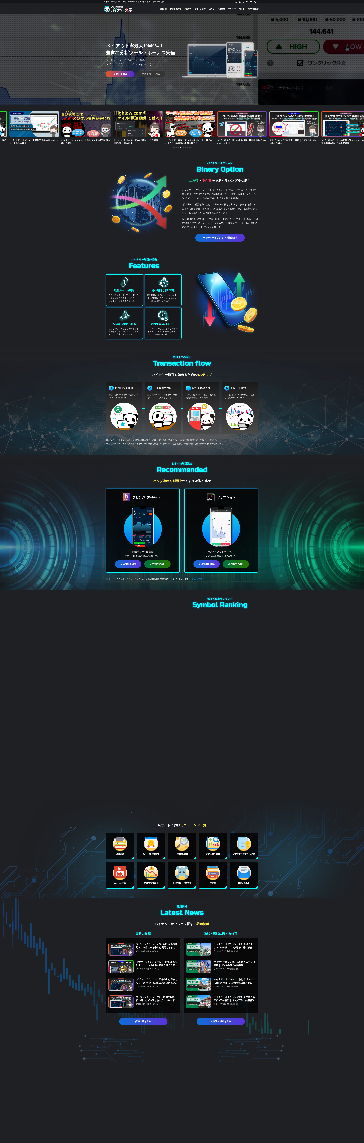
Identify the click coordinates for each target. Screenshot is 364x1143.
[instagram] (240, 1)
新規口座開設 (120, 74)
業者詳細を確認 (128, 564)
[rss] (255, 1)
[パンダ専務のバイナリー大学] (118, 9)
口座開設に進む (157, 564)
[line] (247, 1)
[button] (174, 147)
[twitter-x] (236, 1)
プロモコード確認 (151, 74)
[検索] (258, 1)
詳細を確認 (197, 579)
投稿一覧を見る (143, 1021)
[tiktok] (243, 1)
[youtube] (251, 1)
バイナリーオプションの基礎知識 (220, 237)
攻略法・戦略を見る (221, 1021)
